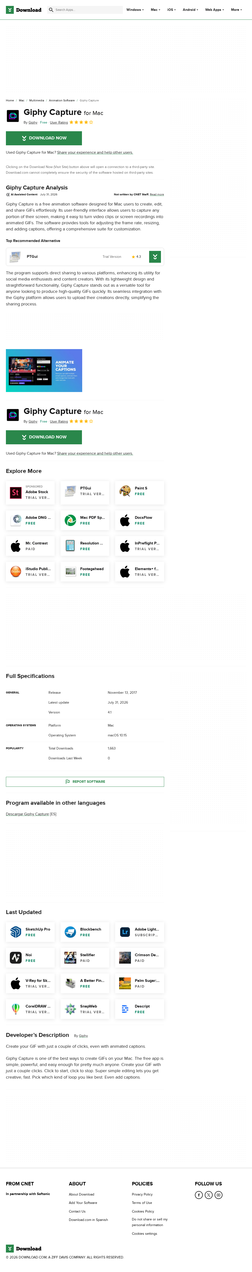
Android (189, 10)
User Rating (59, 122)
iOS (170, 10)
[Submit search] (51, 10)
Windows (133, 10)
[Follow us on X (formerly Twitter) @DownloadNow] (209, 1195)
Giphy (83, 1036)
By (30, 122)
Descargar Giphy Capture (27, 814)
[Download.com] (23, 10)
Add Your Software (83, 1203)
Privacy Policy (142, 1194)
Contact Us (77, 1211)
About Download (81, 1194)
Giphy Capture (63, 112)
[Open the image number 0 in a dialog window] (44, 370)
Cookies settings (144, 1234)
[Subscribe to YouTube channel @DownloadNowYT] (218, 1195)
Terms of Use (142, 1203)
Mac (154, 10)
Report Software (89, 782)
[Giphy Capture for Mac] (13, 116)
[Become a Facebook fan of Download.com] (199, 1195)
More (235, 10)
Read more (157, 194)
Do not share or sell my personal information (150, 1222)
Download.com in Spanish (88, 1220)
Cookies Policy (143, 1211)
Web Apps (213, 10)
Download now (48, 138)
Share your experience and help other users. (95, 152)
